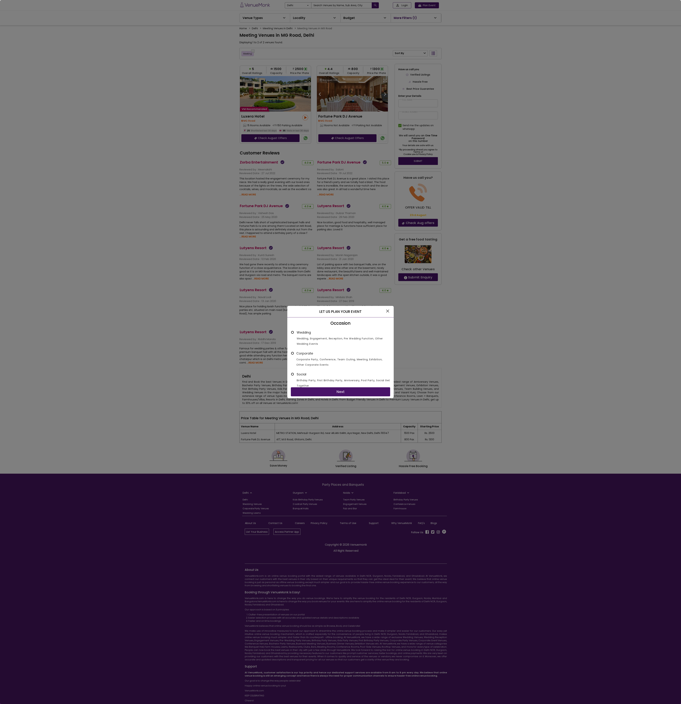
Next (340, 391)
